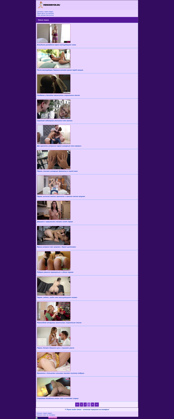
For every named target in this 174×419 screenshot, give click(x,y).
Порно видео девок (74, 409)
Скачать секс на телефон (46, 415)
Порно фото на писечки (45, 13)
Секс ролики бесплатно (45, 15)
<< (77, 404)
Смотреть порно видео (45, 12)
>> (97, 404)
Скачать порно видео (44, 413)
